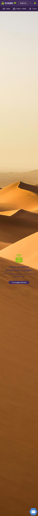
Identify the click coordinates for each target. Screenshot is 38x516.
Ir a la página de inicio (19, 282)
